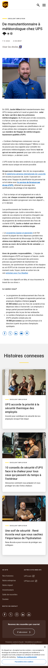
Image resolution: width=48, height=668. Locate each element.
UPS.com (29, 576)
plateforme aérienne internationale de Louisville (26, 174)
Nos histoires (7, 576)
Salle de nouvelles (9, 594)
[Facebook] (4, 616)
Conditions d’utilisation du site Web (23, 644)
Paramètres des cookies (24, 662)
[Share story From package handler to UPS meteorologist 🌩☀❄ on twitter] (10, 333)
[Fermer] (44, 647)
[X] (10, 616)
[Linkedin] (23, 616)
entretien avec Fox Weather (17, 273)
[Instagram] (16, 616)
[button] (39, 4)
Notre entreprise (9, 580)
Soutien (5, 599)
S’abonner (22, 632)
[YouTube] (29, 616)
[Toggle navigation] (44, 4)
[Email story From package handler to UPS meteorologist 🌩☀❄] (21, 333)
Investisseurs (8, 590)
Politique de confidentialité (27, 657)
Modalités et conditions (33, 642)
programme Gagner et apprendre (19, 233)
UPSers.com (30, 581)
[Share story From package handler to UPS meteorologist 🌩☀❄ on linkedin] (16, 333)
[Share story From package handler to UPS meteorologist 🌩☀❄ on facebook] (4, 333)
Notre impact (7, 585)
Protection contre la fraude (14, 642)
